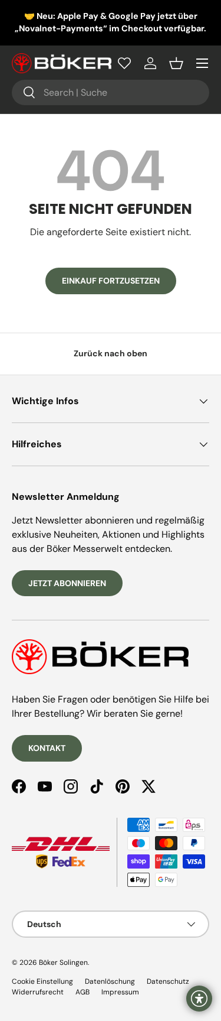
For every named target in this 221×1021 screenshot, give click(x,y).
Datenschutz (168, 981)
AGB (82, 992)
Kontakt (46, 748)
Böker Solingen (63, 962)
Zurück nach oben (110, 353)
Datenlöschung (110, 981)
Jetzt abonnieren (67, 583)
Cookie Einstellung (42, 981)
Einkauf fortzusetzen (111, 280)
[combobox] (110, 92)
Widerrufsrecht (38, 992)
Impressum (120, 992)
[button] (176, 63)
